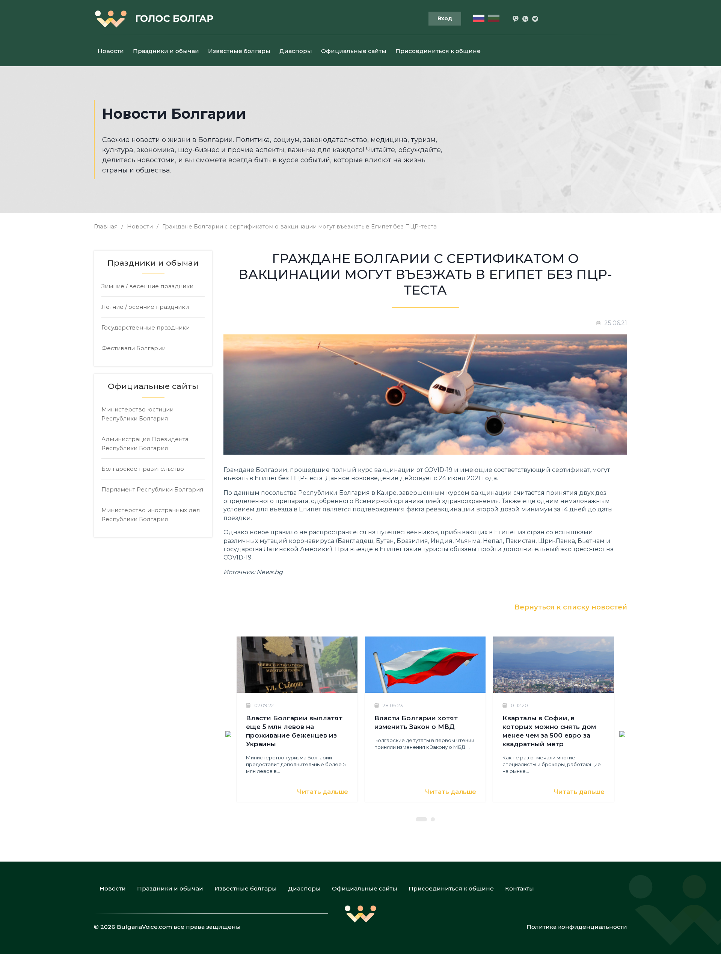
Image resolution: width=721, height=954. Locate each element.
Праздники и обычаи (166, 50)
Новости (111, 50)
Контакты (519, 888)
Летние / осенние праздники (145, 306)
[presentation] (228, 733)
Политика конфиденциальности (576, 926)
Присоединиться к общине (438, 50)
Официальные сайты (353, 50)
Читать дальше (322, 791)
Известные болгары (239, 50)
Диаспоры (295, 50)
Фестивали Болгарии (133, 348)
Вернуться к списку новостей (570, 607)
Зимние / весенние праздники (147, 286)
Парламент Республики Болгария (152, 489)
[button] (421, 819)
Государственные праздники (145, 327)
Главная (106, 226)
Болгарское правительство (142, 468)
